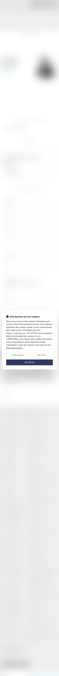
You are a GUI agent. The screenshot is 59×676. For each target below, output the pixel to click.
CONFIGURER (17, 355)
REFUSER (41, 355)
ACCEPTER (29, 362)
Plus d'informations (14, 348)
